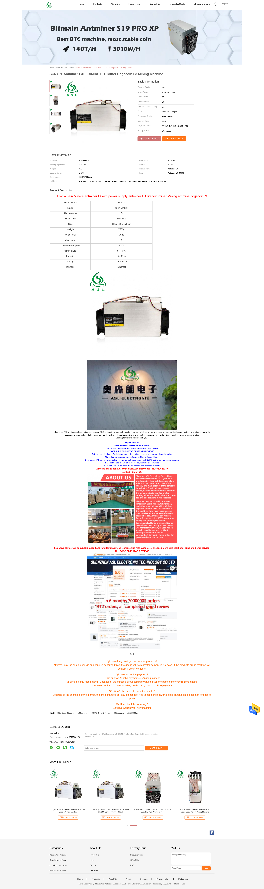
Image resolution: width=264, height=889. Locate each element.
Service (93, 865)
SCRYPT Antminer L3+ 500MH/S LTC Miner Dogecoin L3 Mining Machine (104, 68)
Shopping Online (202, 4)
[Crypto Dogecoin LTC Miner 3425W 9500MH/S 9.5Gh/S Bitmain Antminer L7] (110, 787)
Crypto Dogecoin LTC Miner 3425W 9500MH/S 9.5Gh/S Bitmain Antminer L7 (110, 810)
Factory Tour (134, 4)
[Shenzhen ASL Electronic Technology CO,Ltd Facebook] (212, 833)
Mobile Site (183, 879)
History (93, 860)
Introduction (94, 855)
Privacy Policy (162, 879)
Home (81, 4)
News (128, 879)
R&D (132, 865)
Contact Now (176, 138)
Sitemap (144, 879)
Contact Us (154, 4)
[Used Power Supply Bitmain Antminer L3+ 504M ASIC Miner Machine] (195, 787)
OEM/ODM (134, 860)
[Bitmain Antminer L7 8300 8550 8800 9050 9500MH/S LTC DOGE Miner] (68, 787)
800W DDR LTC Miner (100, 713)
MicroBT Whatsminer (58, 871)
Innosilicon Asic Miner (58, 865)
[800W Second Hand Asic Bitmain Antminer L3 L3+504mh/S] (152, 787)
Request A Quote (177, 4)
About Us (115, 4)
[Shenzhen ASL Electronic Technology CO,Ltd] (49, 5)
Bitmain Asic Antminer (58, 855)
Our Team (94, 871)
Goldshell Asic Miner (58, 860)
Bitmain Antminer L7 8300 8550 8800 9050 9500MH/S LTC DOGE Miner (68, 810)
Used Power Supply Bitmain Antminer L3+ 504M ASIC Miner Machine (195, 810)
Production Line (136, 855)
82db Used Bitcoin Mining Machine (72, 713)
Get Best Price (151, 138)
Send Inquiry (156, 748)
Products (97, 4)
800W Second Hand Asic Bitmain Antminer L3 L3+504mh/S (152, 810)
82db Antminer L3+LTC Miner (126, 713)
